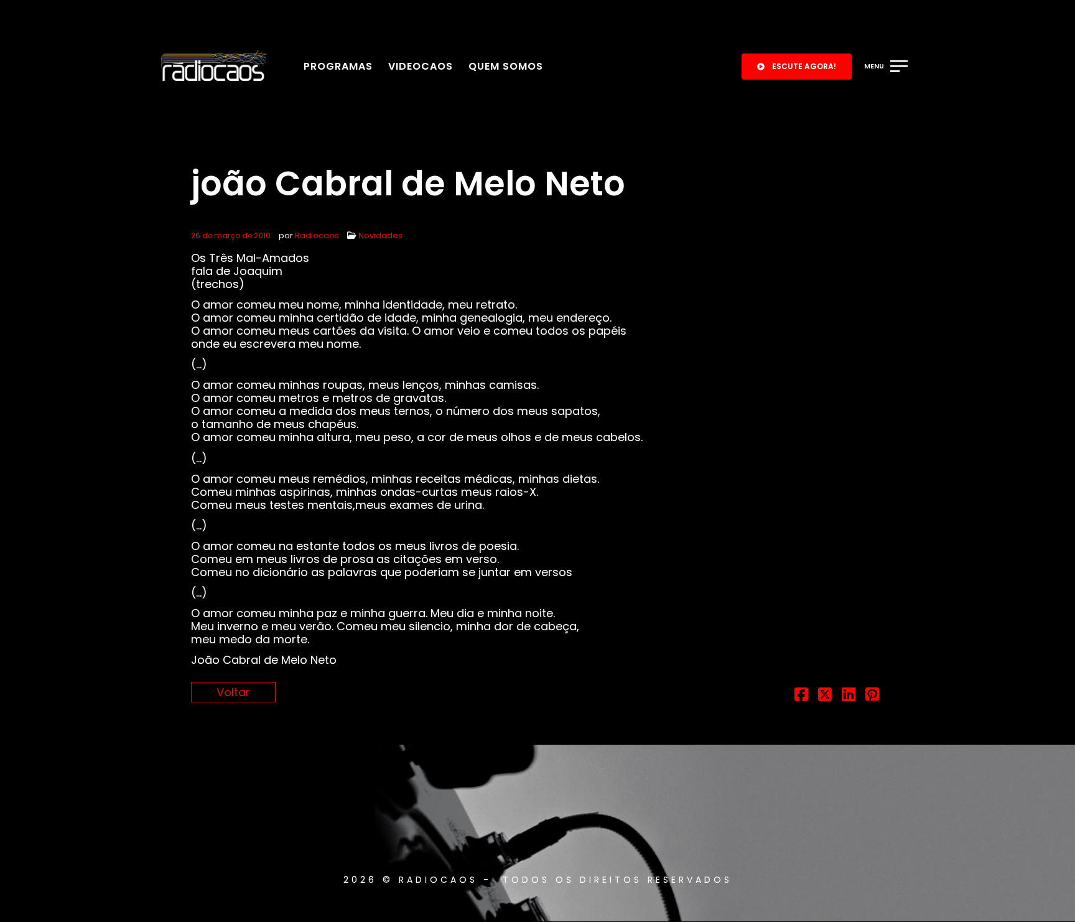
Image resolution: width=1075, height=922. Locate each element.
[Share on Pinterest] (872, 696)
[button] (797, 67)
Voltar (233, 692)
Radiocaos (317, 235)
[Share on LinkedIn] (848, 696)
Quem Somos (505, 66)
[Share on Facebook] (801, 696)
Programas (338, 66)
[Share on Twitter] (825, 696)
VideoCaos (420, 66)
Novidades (380, 235)
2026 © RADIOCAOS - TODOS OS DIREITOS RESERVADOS (537, 879)
